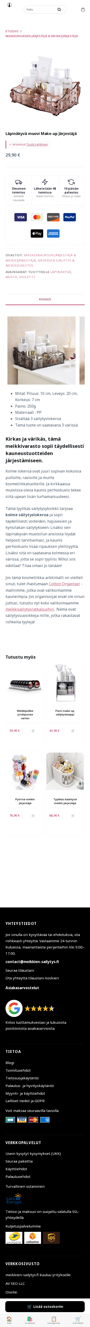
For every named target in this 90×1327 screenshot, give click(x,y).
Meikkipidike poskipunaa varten (25, 714)
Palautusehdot (18, 1176)
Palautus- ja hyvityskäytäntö (30, 1085)
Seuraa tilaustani (20, 970)
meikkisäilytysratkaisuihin (30, 609)
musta (11, 277)
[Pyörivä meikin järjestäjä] (25, 771)
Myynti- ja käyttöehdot (25, 1093)
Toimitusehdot (18, 1070)
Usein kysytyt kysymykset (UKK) (33, 1153)
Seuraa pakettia (19, 1161)
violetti (27, 277)
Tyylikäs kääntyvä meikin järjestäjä (65, 801)
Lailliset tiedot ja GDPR (25, 1100)
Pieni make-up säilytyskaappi (64, 712)
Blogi (10, 1062)
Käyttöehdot (16, 1168)
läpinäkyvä (60, 272)
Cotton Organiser (64, 583)
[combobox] (39, 9)
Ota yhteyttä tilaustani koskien (32, 978)
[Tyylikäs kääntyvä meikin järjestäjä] (65, 771)
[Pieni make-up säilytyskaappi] (65, 682)
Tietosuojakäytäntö (22, 1078)
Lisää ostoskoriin (48, 1306)
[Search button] (59, 9)
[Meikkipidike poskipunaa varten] (25, 682)
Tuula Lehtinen (37, 144)
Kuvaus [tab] (45, 299)
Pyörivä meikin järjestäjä (25, 801)
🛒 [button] (33, 731)
